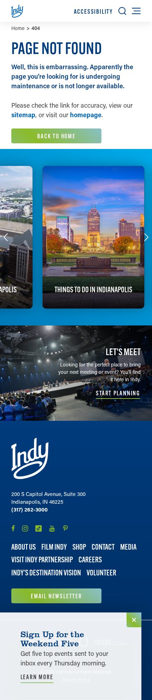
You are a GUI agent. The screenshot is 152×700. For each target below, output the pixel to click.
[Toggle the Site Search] (122, 11)
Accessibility (93, 11)
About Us (23, 547)
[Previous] (6, 237)
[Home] (29, 458)
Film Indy (54, 547)
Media (128, 547)
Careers (90, 559)
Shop (79, 547)
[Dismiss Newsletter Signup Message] (134, 619)
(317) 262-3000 (29, 509)
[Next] (146, 237)
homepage (85, 114)
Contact (103, 547)
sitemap (23, 114)
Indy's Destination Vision (46, 573)
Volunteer (101, 573)
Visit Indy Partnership (42, 559)
